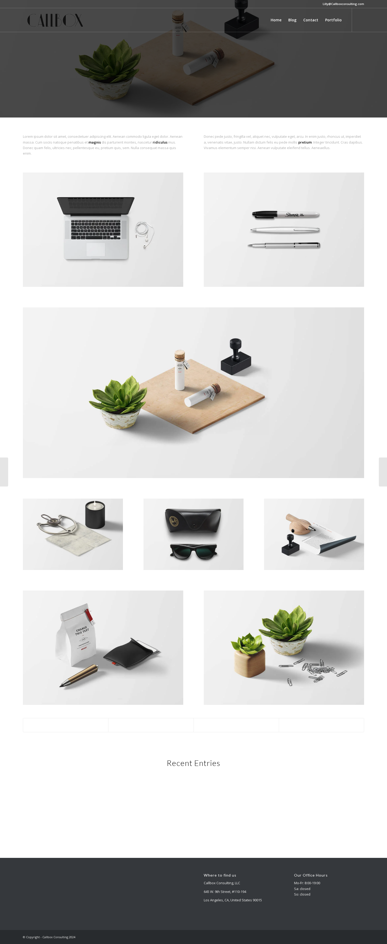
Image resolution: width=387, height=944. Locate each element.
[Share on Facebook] (65, 725)
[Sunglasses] (383, 472)
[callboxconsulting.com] (55, 20)
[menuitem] (276, 20)
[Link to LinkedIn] (360, 20)
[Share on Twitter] (151, 725)
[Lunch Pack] (4, 472)
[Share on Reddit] (321, 725)
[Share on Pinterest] (236, 725)
